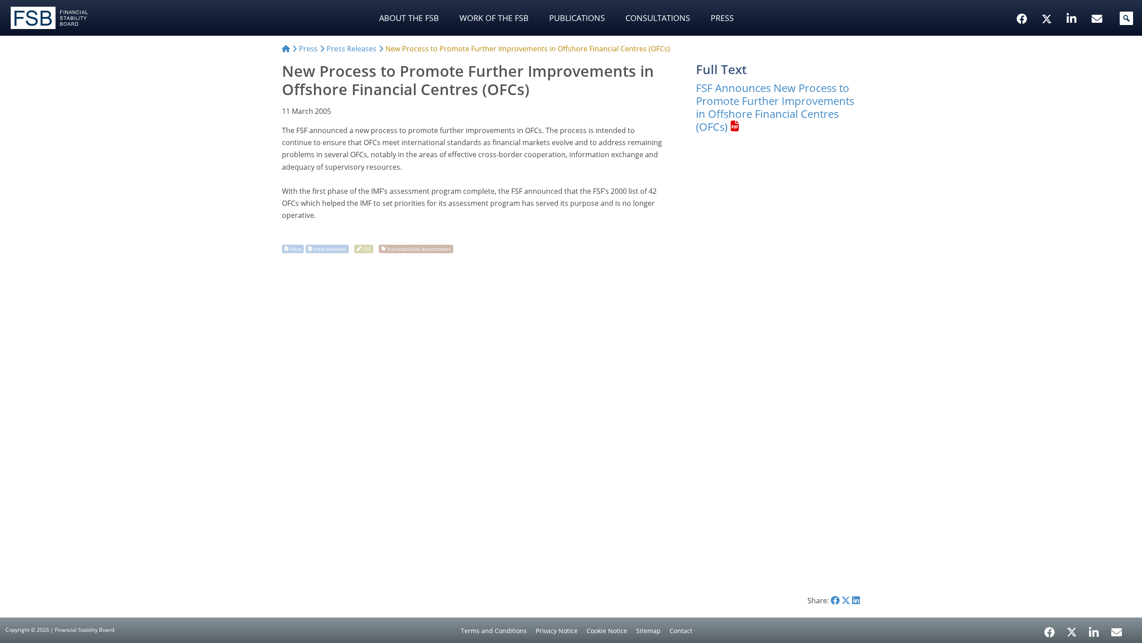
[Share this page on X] (845, 600)
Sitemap (648, 630)
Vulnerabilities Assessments (419, 248)
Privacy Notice (557, 630)
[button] (1126, 18)
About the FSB (409, 18)
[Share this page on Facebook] (835, 600)
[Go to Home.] (286, 49)
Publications (577, 18)
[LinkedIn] (1094, 629)
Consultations (657, 18)
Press (722, 18)
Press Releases (329, 248)
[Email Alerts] (1116, 631)
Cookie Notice (607, 630)
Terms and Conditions (494, 630)
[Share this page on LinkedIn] (856, 600)
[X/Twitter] (1048, 4)
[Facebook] (1050, 629)
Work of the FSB (494, 18)
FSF (367, 248)
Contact (681, 630)
